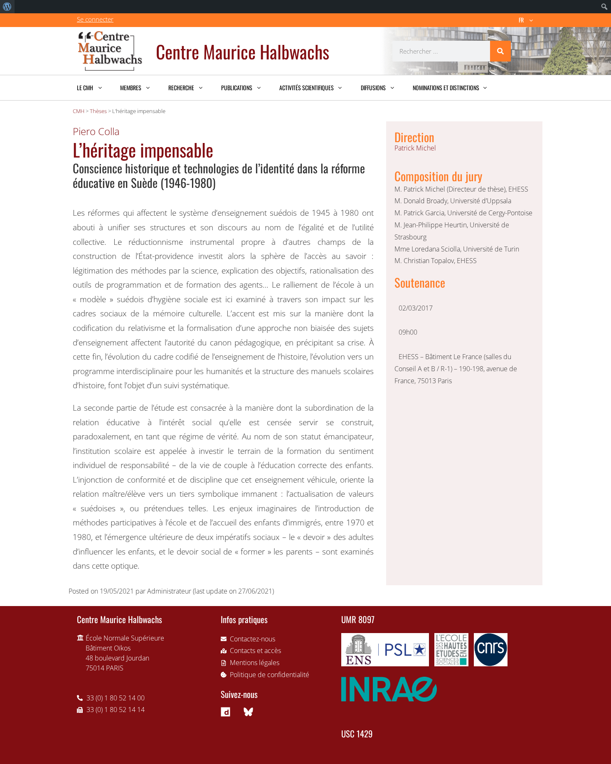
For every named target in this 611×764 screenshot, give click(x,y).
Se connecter (95, 19)
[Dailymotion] (225, 712)
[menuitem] (7, 6)
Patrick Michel (415, 148)
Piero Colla (96, 131)
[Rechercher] (500, 51)
